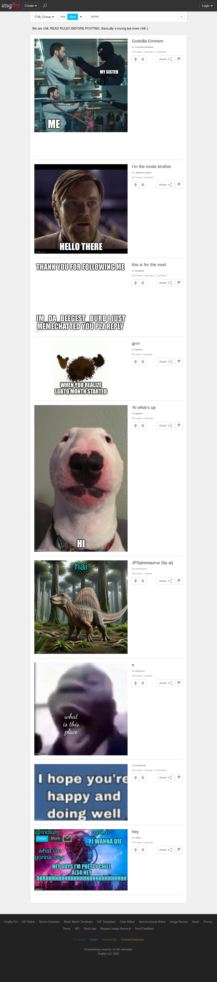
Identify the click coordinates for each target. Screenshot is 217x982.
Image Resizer (179, 921)
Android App (109, 939)
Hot (62, 16)
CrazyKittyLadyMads (144, 47)
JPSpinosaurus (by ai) (152, 562)
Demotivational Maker (152, 921)
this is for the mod (149, 264)
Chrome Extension (132, 939)
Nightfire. (139, 349)
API (77, 928)
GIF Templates (106, 921)
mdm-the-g (140, 671)
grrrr (136, 343)
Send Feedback (144, 928)
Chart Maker (127, 921)
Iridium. (138, 837)
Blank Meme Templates (78, 921)
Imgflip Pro (11, 921)
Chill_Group (43, 16)
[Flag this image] (179, 59)
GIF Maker (28, 921)
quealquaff (139, 271)
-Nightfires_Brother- (143, 172)
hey (135, 831)
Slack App (90, 928)
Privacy (208, 921)
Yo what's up (144, 407)
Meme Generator (49, 921)
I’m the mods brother (151, 166)
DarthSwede (140, 765)
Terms (67, 928)
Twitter (94, 939)
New (73, 16)
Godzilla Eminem (148, 41)
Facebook (79, 939)
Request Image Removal (115, 928)
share (163, 59)
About (195, 921)
